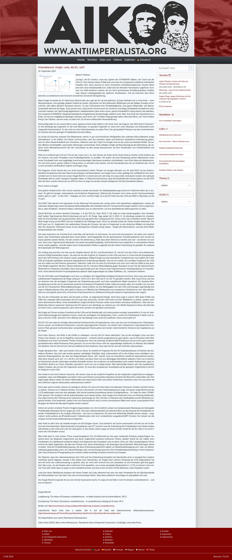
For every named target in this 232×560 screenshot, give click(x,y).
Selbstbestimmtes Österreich (170, 135)
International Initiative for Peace (171, 154)
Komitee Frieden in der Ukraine (171, 170)
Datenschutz (167, 537)
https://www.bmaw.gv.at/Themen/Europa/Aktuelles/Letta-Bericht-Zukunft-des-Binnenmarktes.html (79, 513)
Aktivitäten (48, 540)
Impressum (166, 534)
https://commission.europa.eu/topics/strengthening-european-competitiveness (81, 506)
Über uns (105, 59)
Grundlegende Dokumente (55, 537)
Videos (117, 59)
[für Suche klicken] (191, 68)
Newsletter (109, 543)
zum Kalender (166, 106)
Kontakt (165, 531)
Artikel (46, 534)
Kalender (109, 531)
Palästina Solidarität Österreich (171, 148)
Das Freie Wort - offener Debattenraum (174, 141)
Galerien (129, 59)
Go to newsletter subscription (170, 121)
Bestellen (109, 540)
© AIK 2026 (8, 557)
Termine (92, 59)
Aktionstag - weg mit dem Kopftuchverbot (175, 90)
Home (81, 59)
